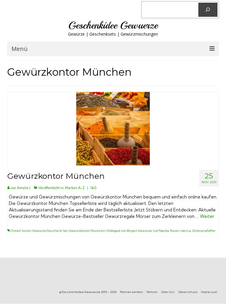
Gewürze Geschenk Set (50, 231)
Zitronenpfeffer (203, 231)
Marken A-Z (75, 188)
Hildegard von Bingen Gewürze (129, 231)
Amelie (23, 188)
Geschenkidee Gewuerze (113, 25)
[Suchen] (207, 10)
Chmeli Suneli (20, 231)
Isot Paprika (161, 231)
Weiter (207, 216)
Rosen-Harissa (180, 231)
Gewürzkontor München (87, 231)
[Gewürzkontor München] (113, 128)
